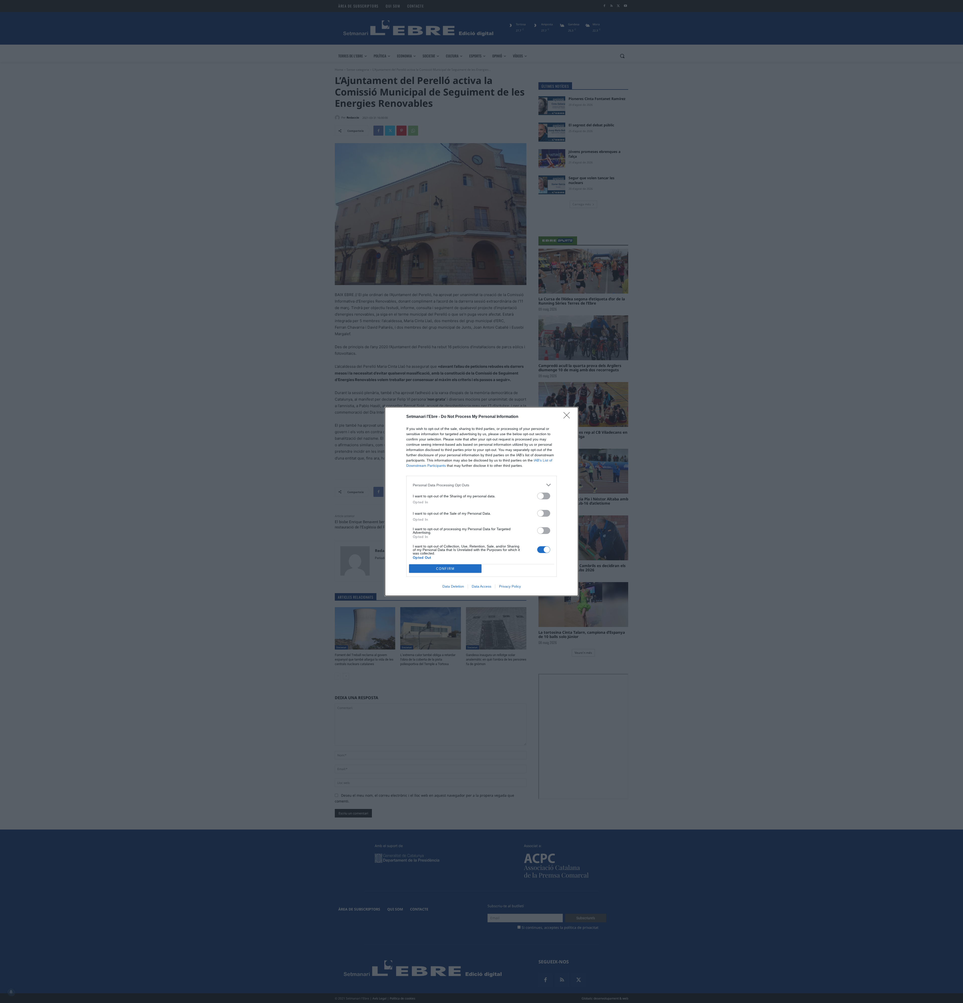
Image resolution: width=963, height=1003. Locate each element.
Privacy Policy (510, 586)
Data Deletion (453, 586)
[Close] (568, 417)
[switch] (543, 496)
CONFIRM (445, 569)
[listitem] (481, 485)
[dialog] (481, 501)
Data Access (481, 586)
